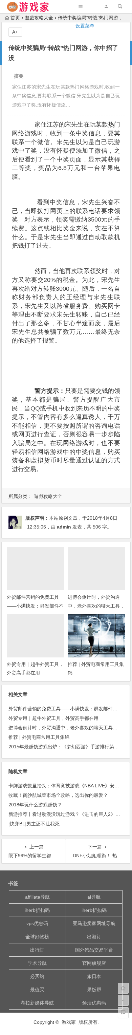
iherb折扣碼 (94, 910)
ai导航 (94, 897)
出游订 (94, 936)
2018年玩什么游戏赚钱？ (35, 804)
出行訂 (37, 950)
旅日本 (94, 976)
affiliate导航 (37, 897)
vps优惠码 (37, 923)
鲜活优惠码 (94, 1002)
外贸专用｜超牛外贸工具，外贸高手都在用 (53, 718)
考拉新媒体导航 (37, 1002)
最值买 (37, 989)
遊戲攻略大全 (48, 496)
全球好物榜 (37, 936)
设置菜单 (84, 25)
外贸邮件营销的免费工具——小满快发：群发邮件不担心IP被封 (35, 605)
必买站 (37, 976)
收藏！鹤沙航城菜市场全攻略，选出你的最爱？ (58, 795)
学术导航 (37, 963)
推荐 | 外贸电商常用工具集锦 (38, 737)
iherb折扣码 (37, 910)
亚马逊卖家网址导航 (94, 923)
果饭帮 (94, 989)
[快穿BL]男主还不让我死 (34, 823)
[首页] (123, 988)
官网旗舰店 (94, 963)
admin (64, 527)
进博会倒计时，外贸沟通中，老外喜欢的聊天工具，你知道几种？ (96, 605)
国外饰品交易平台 (94, 950)
